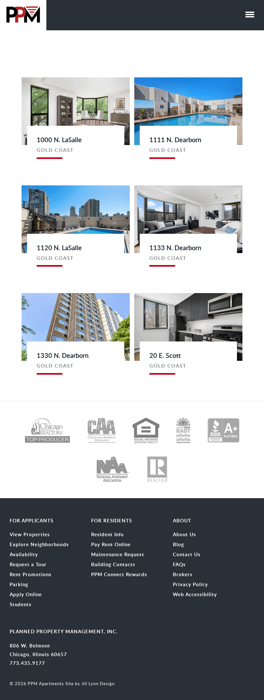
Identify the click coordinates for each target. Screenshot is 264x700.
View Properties (30, 534)
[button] (249, 13)
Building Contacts (113, 564)
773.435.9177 (27, 663)
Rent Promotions (31, 574)
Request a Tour (28, 564)
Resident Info (107, 534)
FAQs (179, 564)
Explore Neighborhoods (39, 544)
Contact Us (187, 554)
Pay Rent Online (111, 544)
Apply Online (26, 594)
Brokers (183, 574)
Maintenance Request (117, 554)
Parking (19, 584)
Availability (24, 554)
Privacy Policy (190, 584)
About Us (184, 534)
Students (21, 604)
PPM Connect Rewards (119, 574)
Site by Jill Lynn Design (90, 683)
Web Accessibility (195, 594)
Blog (178, 544)
